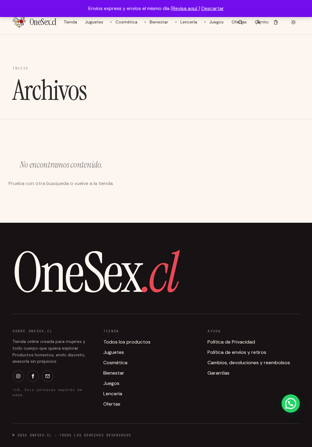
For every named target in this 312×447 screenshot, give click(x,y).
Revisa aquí (185, 8)
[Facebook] (33, 376)
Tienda (70, 22)
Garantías (218, 373)
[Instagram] (18, 376)
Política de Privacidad (231, 342)
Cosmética (126, 22)
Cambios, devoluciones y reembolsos (248, 362)
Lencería (188, 22)
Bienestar (159, 22)
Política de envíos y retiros (236, 352)
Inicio (20, 68)
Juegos (216, 22)
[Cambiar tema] (293, 22)
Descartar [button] (212, 8)
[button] (291, 403)
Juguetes (94, 22)
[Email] (47, 376)
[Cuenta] (258, 22)
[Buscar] (240, 22)
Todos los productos (127, 342)
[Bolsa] (276, 22)
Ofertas (111, 404)
